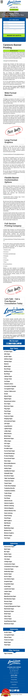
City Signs (7, 559)
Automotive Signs (9, 546)
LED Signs (7, 423)
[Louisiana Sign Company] (14, 662)
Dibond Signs (8, 396)
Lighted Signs (8, 428)
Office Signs (7, 441)
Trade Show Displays (10, 485)
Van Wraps (7, 498)
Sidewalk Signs (8, 473)
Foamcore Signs (8, 416)
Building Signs (8, 371)
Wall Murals (7, 523)
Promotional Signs (9, 458)
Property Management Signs (12, 606)
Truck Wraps (7, 495)
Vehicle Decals (8, 500)
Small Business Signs (10, 621)
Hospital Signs (8, 581)
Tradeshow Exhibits (9, 490)
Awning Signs (8, 361)
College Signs (8, 561)
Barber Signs (7, 554)
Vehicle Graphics (9, 503)
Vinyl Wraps (7, 518)
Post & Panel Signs (9, 451)
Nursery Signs (8, 601)
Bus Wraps (7, 374)
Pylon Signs (7, 461)
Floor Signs (7, 413)
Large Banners (8, 426)
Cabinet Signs (8, 376)
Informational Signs (9, 421)
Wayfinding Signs (9, 528)
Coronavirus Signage (10, 386)
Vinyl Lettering (8, 513)
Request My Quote (13, 35)
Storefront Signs (9, 475)
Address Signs (8, 359)
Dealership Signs (9, 571)
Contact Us (14, 684)
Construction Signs (9, 564)
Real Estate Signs (9, 608)
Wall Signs (7, 525)
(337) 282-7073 (14, 7)
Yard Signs (7, 538)
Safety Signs (7, 468)
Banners (6, 364)
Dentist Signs (8, 574)
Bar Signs (7, 551)
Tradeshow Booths (9, 488)
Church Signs (8, 556)
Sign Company (8, 653)
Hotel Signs (7, 586)
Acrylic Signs (8, 356)
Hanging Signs (8, 418)
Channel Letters (8, 384)
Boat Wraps (7, 369)
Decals (6, 393)
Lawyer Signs (8, 591)
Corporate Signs (8, 569)
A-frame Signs (8, 351)
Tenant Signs (8, 483)
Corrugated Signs (9, 388)
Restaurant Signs (9, 611)
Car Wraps (7, 381)
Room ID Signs (8, 466)
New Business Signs (9, 599)
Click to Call (14, 9)
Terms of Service (14, 682)
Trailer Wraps (8, 493)
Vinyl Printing (8, 515)
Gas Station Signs (9, 579)
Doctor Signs (7, 576)
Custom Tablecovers (10, 391)
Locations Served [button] (14, 687)
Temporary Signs (9, 480)
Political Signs (8, 603)
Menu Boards (8, 433)
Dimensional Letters (9, 401)
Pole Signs (7, 446)
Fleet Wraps (7, 411)
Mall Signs (7, 594)
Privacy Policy (14, 679)
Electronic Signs (8, 406)
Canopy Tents (8, 379)
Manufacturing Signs (10, 596)
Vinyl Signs (7, 644)
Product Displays (9, 456)
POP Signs (7, 443)
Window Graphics (9, 533)
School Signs (8, 618)
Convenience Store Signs (11, 566)
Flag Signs (7, 408)
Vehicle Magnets (9, 508)
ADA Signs (7, 354)
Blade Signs (7, 366)
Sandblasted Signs (9, 471)
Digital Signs (7, 398)
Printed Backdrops (9, 453)
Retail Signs (7, 613)
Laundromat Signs (9, 589)
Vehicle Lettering (9, 505)
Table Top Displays (9, 478)
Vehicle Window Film (10, 510)
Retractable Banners (10, 463)
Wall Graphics (8, 520)
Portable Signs (8, 448)
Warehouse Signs (9, 623)
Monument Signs (9, 438)
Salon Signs (7, 616)
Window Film (7, 530)
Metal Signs (7, 436)
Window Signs (8, 535)
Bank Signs (7, 549)
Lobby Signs (7, 431)
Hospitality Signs (9, 584)
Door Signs (7, 403)
